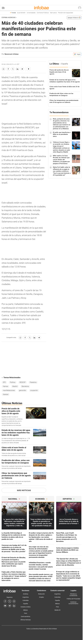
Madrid (14, 386)
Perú (25, 613)
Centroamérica (25, 616)
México (25, 610)
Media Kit (57, 610)
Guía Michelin (21, 13)
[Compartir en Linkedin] (17, 69)
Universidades (31, 13)
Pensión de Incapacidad (65, 13)
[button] (3, 8)
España (25, 603)
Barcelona (25, 386)
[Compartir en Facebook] (8, 69)
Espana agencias (9, 17)
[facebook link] (5, 601)
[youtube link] (5, 605)
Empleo (41, 597)
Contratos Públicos (43, 13)
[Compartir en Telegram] (22, 69)
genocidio (22, 390)
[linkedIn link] (14, 605)
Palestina (33, 382)
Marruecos (53, 13)
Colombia (26, 600)
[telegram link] (9, 605)
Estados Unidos (25, 607)
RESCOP (23, 382)
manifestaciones (9, 390)
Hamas (5, 386)
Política (12, 382)
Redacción (41, 594)
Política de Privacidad (73, 599)
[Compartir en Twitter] (13, 69)
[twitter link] (9, 601)
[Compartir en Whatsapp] (3, 69)
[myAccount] (79, 7)
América (25, 594)
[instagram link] (14, 601)
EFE (4, 382)
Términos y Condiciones (73, 594)
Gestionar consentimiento (73, 602)
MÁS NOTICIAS (24, 490)
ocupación (34, 390)
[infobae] (41, 8)
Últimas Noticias (25, 620)
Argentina (25, 597)
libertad (5, 394)
